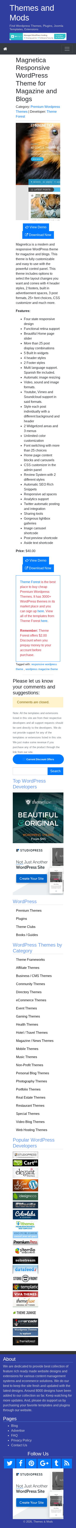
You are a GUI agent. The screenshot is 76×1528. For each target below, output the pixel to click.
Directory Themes (29, 992)
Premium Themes (29, 910)
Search (55, 771)
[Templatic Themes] (25, 1286)
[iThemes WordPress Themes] (25, 1225)
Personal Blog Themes (32, 1073)
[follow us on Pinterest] (31, 1463)
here (40, 611)
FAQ (14, 1435)
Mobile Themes (27, 1049)
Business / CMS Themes (34, 976)
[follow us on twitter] (9, 1463)
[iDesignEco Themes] (25, 1196)
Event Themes (26, 1008)
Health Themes (27, 1024)
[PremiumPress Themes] (25, 1242)
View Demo (37, 227)
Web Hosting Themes (31, 1130)
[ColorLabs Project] (25, 1214)
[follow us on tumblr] (56, 1463)
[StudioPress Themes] (25, 1154)
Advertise (18, 1430)
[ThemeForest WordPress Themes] (25, 1341)
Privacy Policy (21, 1440)
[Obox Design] (25, 1204)
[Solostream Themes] (25, 1260)
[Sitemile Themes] (25, 1250)
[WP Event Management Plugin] (25, 1185)
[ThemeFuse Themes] (25, 1302)
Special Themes (28, 1113)
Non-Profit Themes (29, 1065)
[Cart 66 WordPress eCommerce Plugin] (25, 1162)
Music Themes (26, 1057)
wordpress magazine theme (42, 669)
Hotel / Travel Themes (32, 1032)
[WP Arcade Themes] (25, 1322)
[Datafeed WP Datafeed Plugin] (25, 1269)
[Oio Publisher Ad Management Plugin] (25, 1234)
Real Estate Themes (30, 1097)
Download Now (39, 235)
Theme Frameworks (30, 959)
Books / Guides (27, 935)
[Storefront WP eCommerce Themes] (25, 1278)
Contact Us (19, 1445)
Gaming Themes (28, 1016)
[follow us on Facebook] (20, 1463)
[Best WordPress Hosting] (38, 36)
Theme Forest (30, 582)
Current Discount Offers (40, 759)
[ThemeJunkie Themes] (25, 1312)
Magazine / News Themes (35, 1040)
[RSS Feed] (67, 1463)
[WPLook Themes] (25, 1331)
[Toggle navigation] (67, 49)
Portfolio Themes (28, 1089)
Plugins (21, 918)
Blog (14, 1425)
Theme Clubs (25, 927)
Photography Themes (31, 1081)
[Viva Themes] (25, 1294)
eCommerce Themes (31, 1000)
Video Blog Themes (30, 1122)
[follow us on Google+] (44, 1463)
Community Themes (30, 984)
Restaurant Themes (30, 1105)
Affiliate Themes (27, 967)
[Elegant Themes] (25, 1172)
